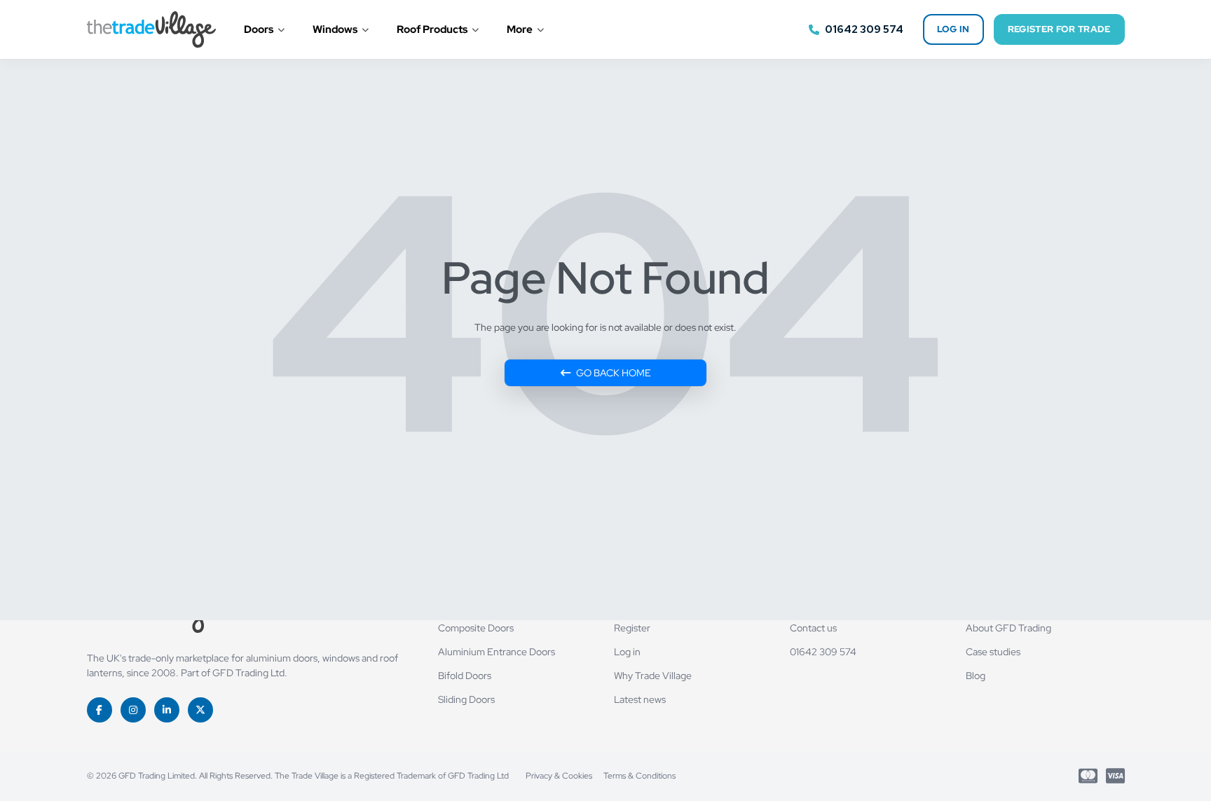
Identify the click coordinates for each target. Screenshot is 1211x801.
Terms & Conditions (639, 775)
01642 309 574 (823, 651)
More (520, 29)
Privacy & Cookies (559, 775)
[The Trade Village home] (151, 29)
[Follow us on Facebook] (99, 710)
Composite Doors (476, 628)
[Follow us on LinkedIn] (166, 710)
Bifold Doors (464, 675)
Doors (258, 29)
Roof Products (432, 29)
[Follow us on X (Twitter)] (200, 710)
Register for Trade (1059, 29)
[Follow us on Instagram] (133, 710)
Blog (975, 675)
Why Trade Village (653, 675)
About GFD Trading (1008, 628)
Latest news (640, 699)
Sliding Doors (466, 699)
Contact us (813, 628)
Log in (953, 29)
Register (632, 628)
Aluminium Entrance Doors (496, 651)
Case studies (993, 651)
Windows (335, 29)
